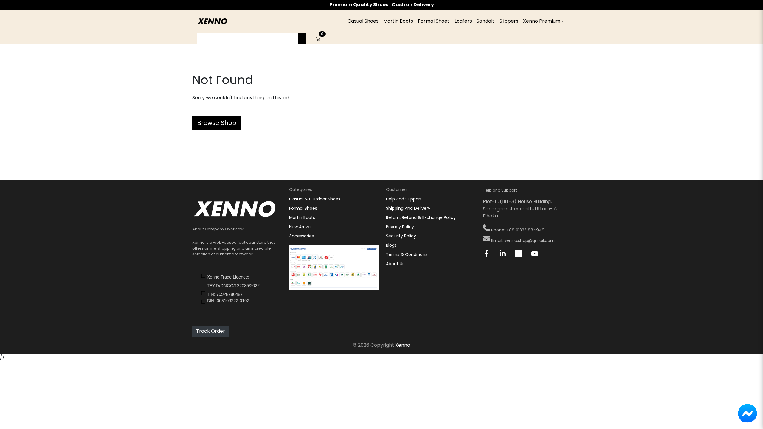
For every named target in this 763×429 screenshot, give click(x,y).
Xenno (402, 345)
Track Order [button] (210, 331)
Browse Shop (216, 123)
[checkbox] (240, 281)
